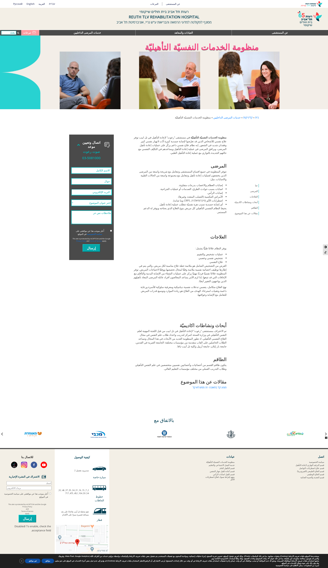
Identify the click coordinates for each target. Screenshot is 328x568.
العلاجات (254, 196)
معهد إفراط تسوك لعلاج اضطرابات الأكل (220, 478)
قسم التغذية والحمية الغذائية (312, 477)
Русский (17, 3)
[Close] (91, 202)
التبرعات (154, 3)
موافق (47, 561)
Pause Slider (326, 437)
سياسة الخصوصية (94, 234)
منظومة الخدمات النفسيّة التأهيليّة (220, 462)
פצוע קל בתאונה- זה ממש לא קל (210, 387)
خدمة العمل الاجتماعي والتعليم (222, 465)
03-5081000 (91, 158)
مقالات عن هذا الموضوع (246, 213)
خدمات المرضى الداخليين (87, 32)
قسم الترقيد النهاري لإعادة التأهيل (310, 465)
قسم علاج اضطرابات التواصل (311, 468)
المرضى (254, 191)
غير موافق (33, 561)
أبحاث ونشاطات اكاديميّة (246, 202)
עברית (52, 3)
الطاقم (254, 207)
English (30, 3)
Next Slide (2, 434)
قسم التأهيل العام (227, 468)
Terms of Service (96, 241)
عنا (256, 185)
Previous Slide (326, 434)
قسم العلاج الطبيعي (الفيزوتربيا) (310, 471)
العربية (42, 3)
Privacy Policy (81, 241)
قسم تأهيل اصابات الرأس (224, 474)
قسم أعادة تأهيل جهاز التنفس (222, 471)
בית (257, 117)
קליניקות (248, 117)
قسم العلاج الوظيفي (315, 474)
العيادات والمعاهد (183, 32)
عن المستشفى (173, 3)
